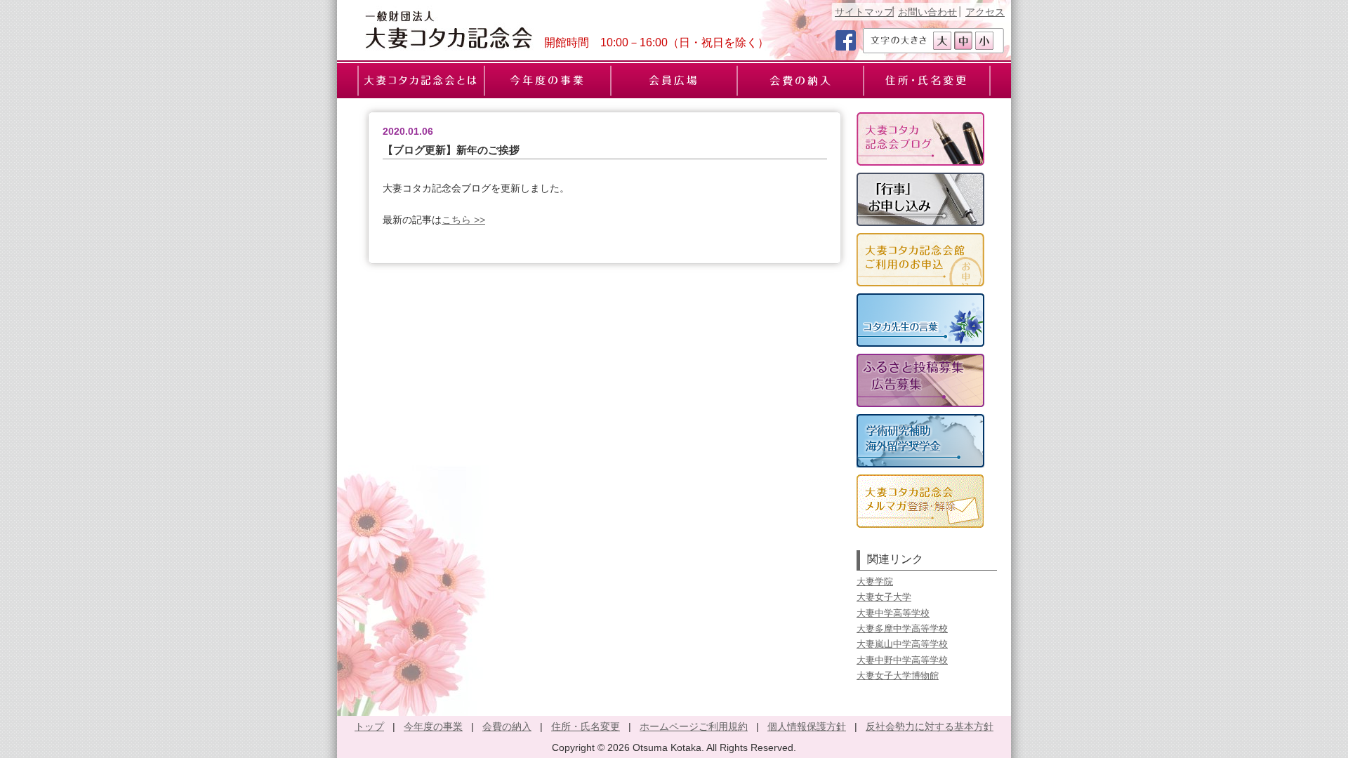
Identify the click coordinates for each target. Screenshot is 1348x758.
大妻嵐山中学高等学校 (902, 644)
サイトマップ (864, 12)
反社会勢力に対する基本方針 (929, 726)
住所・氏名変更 (585, 726)
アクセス (985, 12)
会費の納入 (506, 726)
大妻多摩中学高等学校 (902, 628)
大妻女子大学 (884, 597)
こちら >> (463, 219)
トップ (369, 726)
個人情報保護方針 (806, 726)
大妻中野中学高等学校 (902, 660)
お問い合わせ (927, 12)
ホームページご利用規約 (694, 726)
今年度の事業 (433, 726)
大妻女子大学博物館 (898, 675)
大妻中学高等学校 (893, 613)
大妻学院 (875, 581)
